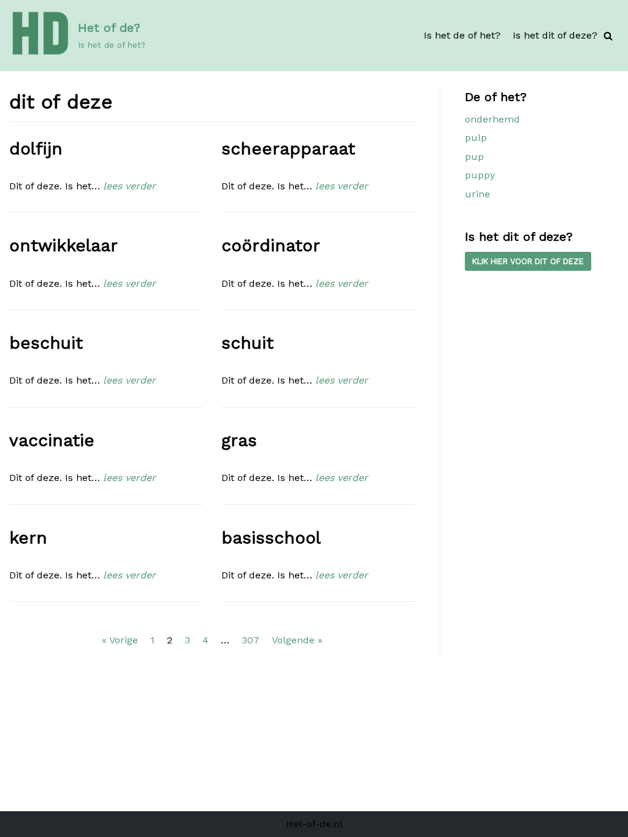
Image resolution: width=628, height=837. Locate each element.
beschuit (46, 343)
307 (250, 640)
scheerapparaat (288, 148)
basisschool (271, 538)
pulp (476, 137)
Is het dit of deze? (555, 35)
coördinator (270, 245)
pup (474, 156)
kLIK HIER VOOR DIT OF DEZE (528, 261)
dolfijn (36, 148)
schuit (247, 343)
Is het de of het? (462, 35)
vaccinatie (51, 440)
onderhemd (492, 119)
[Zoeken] (608, 35)
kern (28, 538)
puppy (480, 175)
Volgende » (297, 640)
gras (239, 440)
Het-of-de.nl (314, 824)
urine (477, 194)
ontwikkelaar (63, 245)
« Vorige (120, 640)
